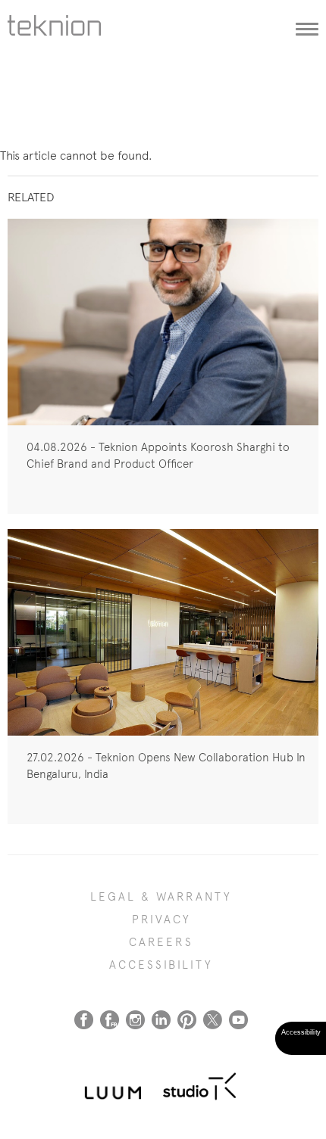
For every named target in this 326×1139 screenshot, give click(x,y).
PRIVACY (161, 919)
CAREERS (161, 942)
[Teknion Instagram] (135, 1019)
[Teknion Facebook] (83, 1019)
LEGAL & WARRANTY (161, 897)
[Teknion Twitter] (212, 1019)
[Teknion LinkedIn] (161, 1019)
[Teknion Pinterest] (186, 1019)
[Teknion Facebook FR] (109, 1019)
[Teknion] (58, 34)
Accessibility (161, 965)
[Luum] (108, 1084)
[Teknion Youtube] (238, 1019)
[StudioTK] (199, 1084)
